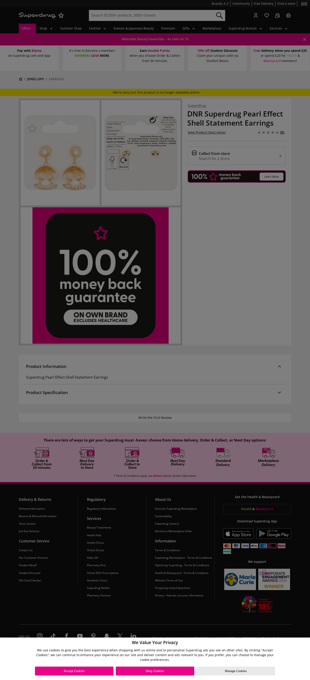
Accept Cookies (74, 671)
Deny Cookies (155, 671)
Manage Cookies (236, 671)
